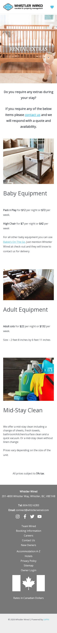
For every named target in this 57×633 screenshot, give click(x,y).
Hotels (28, 556)
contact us (32, 115)
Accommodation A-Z (28, 551)
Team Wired (28, 526)
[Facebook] (25, 516)
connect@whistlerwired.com (32, 510)
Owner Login (28, 570)
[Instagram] (17, 516)
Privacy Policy (28, 561)
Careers (28, 535)
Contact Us (28, 540)
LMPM (46, 619)
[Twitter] (32, 516)
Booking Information (28, 531)
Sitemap (28, 565)
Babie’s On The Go (14, 242)
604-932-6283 (31, 505)
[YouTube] (39, 516)
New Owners (28, 545)
